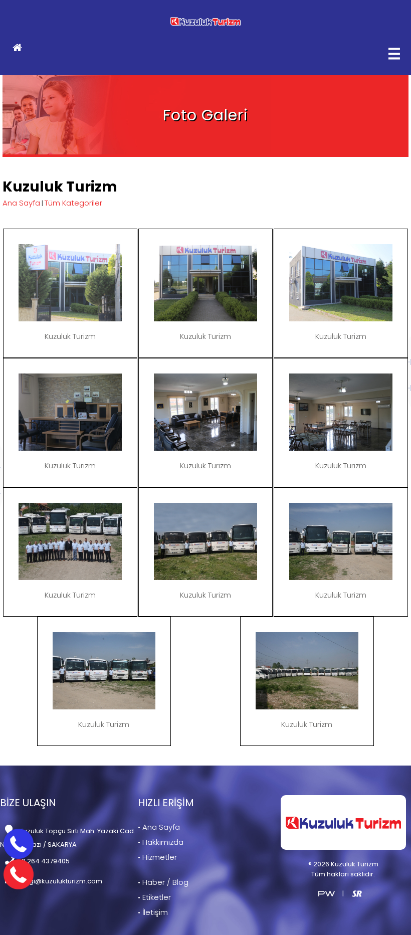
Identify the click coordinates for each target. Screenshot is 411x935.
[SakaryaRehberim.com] (357, 893)
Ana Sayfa (21, 203)
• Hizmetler (157, 857)
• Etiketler (154, 897)
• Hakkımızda (160, 842)
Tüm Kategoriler (73, 203)
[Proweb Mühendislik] (326, 893)
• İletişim (153, 912)
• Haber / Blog (163, 882)
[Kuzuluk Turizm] (205, 21)
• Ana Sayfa (159, 827)
